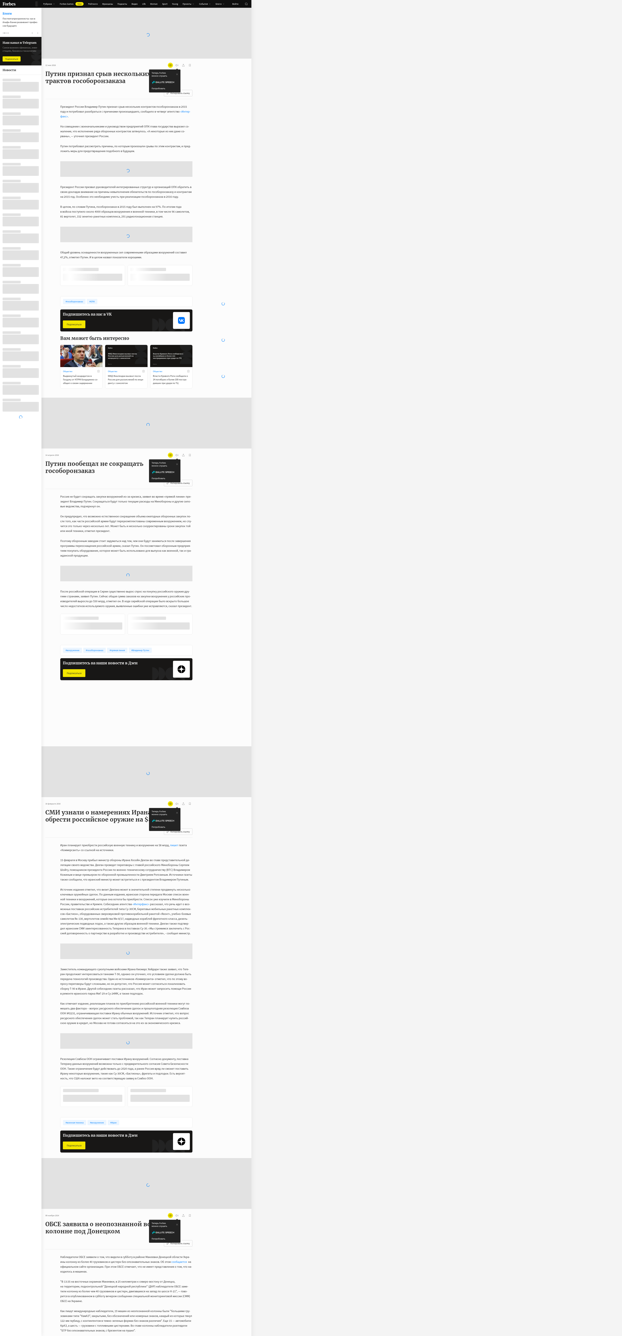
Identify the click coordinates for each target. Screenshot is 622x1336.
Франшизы (107, 3)
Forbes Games (71, 3)
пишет (174, 766)
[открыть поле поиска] (246, 3)
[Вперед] (197, 224)
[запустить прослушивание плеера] (176, 65)
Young (175, 3)
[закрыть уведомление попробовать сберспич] (177, 74)
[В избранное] (103, 217)
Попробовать (158, 88)
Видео (135, 3)
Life (144, 3)
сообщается (179, 1131)
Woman (154, 3)
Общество (67, 319)
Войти (235, 3)
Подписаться (74, 272)
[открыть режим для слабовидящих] (170, 65)
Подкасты (122, 3)
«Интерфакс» (140, 825)
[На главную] (9, 4)
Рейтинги (93, 3)
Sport (164, 3)
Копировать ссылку (180, 93)
